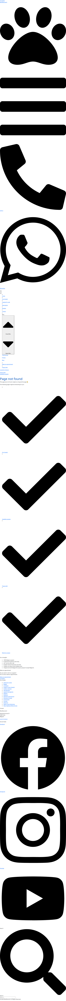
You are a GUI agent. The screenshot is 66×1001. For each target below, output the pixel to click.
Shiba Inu (6, 702)
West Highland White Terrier (10, 706)
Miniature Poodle (8, 698)
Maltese (5, 693)
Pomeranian (7, 699)
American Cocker (8, 682)
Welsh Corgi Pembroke (9, 704)
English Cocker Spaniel (9, 687)
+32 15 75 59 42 (3, 719)
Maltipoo (6, 695)
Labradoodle (7, 690)
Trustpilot (2, 0)
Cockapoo (6, 685)
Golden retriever (8, 689)
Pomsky (5, 701)
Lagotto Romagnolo (8, 692)
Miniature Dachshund (9, 696)
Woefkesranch (3, 2)
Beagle (5, 684)
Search (1, 928)
